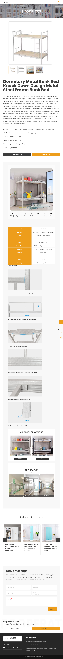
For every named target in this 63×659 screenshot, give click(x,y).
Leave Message (17, 628)
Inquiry (9, 599)
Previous (5, 542)
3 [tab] (30, 70)
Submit (52, 609)
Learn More (9, 550)
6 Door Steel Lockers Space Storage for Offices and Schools (50, 546)
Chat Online (17, 154)
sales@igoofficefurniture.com (37, 641)
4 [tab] (39, 70)
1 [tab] (12, 70)
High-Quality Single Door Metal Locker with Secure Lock (12, 546)
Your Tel (35, 587)
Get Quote (46, 154)
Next (58, 542)
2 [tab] (21, 70)
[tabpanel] (30, 46)
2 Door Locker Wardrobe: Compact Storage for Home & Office (31, 547)
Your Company (36, 593)
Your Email (10, 593)
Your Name (10, 587)
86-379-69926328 (33, 644)
